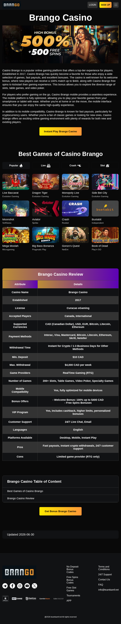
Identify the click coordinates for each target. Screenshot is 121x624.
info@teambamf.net (108, 589)
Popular (13, 165)
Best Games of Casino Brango (25, 491)
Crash (73, 165)
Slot (102, 165)
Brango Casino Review (20, 498)
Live (43, 165)
